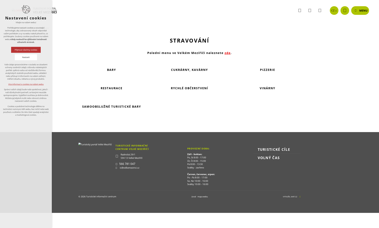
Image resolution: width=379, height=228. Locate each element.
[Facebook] (299, 10)
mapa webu (202, 196)
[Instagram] (319, 10)
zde (228, 53)
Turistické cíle (274, 149)
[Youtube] (309, 10)
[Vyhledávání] (345, 10)
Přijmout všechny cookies (26, 49)
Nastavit (26, 57)
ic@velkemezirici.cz (129, 167)
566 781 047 (127, 164)
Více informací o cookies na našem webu (26, 84)
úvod (193, 196)
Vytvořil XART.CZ (290, 197)
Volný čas (269, 157)
